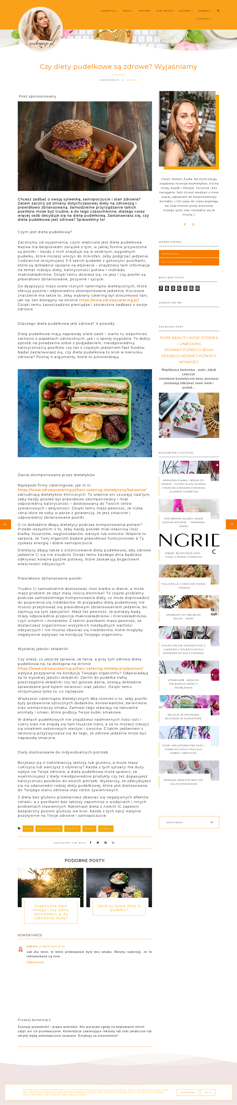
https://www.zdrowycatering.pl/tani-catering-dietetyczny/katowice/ (82, 490)
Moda (127, 11)
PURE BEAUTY (165, 11)
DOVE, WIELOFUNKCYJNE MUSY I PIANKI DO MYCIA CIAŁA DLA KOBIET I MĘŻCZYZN (184, 749)
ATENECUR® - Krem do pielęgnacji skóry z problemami (183, 684)
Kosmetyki (108, 11)
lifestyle (72, 828)
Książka (204, 11)
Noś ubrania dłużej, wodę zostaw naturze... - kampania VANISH (183, 522)
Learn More (187, 1092)
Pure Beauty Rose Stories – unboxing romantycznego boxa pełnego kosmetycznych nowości (189, 349)
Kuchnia (185, 11)
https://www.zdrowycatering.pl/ (109, 300)
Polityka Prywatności (177, 262)
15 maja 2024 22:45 (52, 946)
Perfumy (145, 11)
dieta (28, 828)
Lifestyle (203, 19)
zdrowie (106, 828)
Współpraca (170, 254)
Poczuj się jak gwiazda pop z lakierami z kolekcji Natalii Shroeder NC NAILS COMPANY (183, 649)
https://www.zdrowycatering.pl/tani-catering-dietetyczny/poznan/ (80, 668)
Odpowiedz (35, 962)
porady (89, 828)
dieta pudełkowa (49, 828)
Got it (207, 1092)
